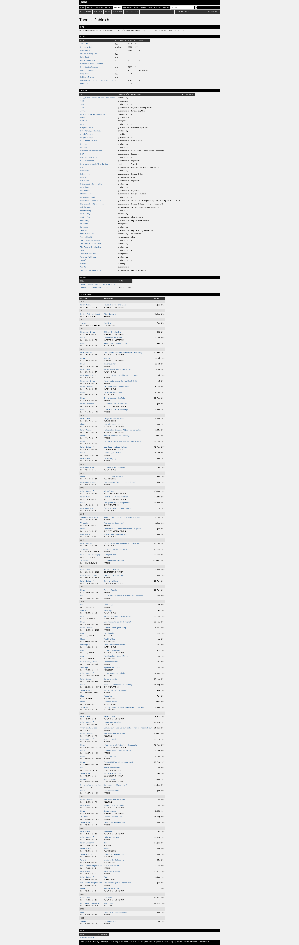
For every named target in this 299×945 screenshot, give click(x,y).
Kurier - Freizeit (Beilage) (90, 314)
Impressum (177, 941)
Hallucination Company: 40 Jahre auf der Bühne (122, 430)
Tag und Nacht (86, 237)
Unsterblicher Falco (111, 791)
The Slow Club (109, 633)
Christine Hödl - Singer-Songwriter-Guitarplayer (122, 529)
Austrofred (108, 696)
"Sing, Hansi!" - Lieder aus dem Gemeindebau (98, 98)
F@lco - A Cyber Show (88, 157)
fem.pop (166, 8)
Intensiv (83, 177)
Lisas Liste (108, 898)
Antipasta (84, 44)
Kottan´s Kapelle (87, 70)
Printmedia (127, 8)
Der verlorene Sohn (111, 679)
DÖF (82, 154)
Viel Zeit (107, 849)
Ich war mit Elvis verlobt (113, 569)
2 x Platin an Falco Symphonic (115, 690)
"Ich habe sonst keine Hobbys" (116, 497)
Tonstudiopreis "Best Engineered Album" (120, 482)
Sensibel (83, 230)
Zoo (105, 843)
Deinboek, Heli (86, 47)
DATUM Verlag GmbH (88, 575)
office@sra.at (150, 941)
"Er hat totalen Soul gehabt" (115, 673)
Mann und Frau (86, 194)
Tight (82, 250)
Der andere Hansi (111, 662)
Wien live (83, 610)
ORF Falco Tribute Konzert (114, 424)
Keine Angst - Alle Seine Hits (91, 184)
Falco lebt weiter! (110, 702)
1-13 (82, 101)
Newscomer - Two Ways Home (115, 343)
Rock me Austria (110, 779)
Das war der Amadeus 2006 (114, 822)
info (82, 12)
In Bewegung (85, 174)
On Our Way (85, 214)
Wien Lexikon (109, 831)
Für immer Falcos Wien (113, 392)
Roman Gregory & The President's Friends (96, 80)
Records (108, 8)
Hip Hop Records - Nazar (113, 476)
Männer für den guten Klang (115, 628)
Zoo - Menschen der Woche (114, 734)
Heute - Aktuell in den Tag (90, 785)
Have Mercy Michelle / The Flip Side (94, 164)
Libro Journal (85, 534)
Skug (82, 696)
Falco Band (84, 57)
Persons (117, 8)
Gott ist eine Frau (87, 161)
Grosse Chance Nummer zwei (115, 534)
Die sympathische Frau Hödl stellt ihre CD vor (121, 543)
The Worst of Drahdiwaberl (90, 244)
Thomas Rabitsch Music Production (94, 288)
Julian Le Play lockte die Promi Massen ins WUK (122, 517)
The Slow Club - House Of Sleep (116, 656)
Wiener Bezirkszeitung (89, 517)
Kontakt (157, 8)
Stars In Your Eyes (87, 234)
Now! (82, 596)
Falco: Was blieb (110, 756)
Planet (82, 424)
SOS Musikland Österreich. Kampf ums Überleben (123, 596)
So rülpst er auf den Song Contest (117, 503)
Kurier (82, 616)
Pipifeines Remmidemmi (113, 667)
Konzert (107, 358)
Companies (98, 8)
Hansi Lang (108, 605)
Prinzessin (84, 224)
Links (127, 12)
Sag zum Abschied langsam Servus (117, 616)
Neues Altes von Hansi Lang (115, 305)
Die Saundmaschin (111, 921)
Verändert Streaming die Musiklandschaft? (120, 381)
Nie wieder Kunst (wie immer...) (92, 204)
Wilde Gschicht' (110, 314)
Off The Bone (85, 207)
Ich (81, 167)
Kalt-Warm (84, 181)
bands (88, 12)
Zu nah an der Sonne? (112, 768)
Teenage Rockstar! (111, 590)
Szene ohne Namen (111, 581)
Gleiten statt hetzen (111, 866)
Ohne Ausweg (85, 210)
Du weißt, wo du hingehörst (114, 467)
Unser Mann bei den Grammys (116, 409)
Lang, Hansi (84, 74)
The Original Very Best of (90, 240)
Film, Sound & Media (88, 332)
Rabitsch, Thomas (87, 77)
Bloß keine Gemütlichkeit (113, 575)
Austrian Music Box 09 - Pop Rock (93, 114)
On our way (84, 220)
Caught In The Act (87, 127)
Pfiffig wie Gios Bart (111, 837)
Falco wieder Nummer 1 (113, 773)
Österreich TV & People (89, 728)
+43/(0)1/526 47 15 (164, 941)
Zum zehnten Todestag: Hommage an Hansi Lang (123, 352)
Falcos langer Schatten (112, 453)
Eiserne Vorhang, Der (88, 54)
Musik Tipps (108, 610)
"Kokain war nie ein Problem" (115, 404)
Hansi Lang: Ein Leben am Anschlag (118, 685)
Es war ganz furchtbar (112, 722)
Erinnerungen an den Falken (115, 398)
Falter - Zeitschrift (87, 369)
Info (150, 8)
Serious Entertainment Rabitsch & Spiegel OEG (98, 284)
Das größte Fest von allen (114, 418)
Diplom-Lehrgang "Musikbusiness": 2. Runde (121, 375)
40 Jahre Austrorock (111, 889)
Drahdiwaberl (85, 50)
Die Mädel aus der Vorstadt (91, 151)
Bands (89, 8)
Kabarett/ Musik (110, 716)
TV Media (84, 523)
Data (136, 8)
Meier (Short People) (88, 197)
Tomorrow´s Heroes (88, 254)
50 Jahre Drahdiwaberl (112, 332)
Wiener (83, 921)
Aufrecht (83, 111)
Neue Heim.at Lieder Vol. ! (90, 200)
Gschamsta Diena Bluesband (91, 64)
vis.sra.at (134, 12)
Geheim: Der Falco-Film (113, 817)
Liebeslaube (85, 187)
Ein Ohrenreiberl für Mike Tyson (116, 387)
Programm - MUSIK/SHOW (114, 805)
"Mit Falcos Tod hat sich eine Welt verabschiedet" (123, 441)
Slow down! (108, 903)
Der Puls (83, 144)
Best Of (83, 118)
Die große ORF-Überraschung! (115, 549)
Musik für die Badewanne (114, 860)
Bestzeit (83, 121)
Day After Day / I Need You (90, 131)
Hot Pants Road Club (112, 650)
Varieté (83, 260)
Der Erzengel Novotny (88, 141)
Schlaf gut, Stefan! (111, 364)
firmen (107, 12)
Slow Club (84, 84)
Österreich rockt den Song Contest (117, 508)
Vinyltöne (107, 323)
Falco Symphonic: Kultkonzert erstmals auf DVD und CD (125, 707)
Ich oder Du (84, 171)
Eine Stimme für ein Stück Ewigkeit (117, 622)
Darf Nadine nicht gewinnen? (115, 785)
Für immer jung (110, 458)
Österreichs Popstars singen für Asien (118, 883)
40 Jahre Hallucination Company (116, 436)
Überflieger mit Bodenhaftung (115, 447)
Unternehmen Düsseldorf (114, 560)
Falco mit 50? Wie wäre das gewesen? (118, 762)
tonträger (98, 12)
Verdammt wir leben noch (90, 270)
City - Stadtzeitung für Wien (91, 866)
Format (83, 779)
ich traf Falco (109, 491)
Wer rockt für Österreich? (114, 523)
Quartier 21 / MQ (136, 941)
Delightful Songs (86, 134)
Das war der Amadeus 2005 (114, 854)
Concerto (83, 323)
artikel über (117, 12)
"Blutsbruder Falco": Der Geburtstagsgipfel (120, 745)
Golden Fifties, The (87, 60)
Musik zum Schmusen (112, 871)
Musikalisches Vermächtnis (114, 645)
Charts (143, 8)
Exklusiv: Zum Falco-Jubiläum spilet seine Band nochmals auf (128, 728)
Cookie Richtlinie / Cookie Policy (196, 941)
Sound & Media (86, 690)
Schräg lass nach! (110, 811)
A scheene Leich (110, 739)
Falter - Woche (86, 305)
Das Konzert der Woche (113, 338)
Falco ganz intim (110, 555)
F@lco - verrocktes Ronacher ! (115, 912)
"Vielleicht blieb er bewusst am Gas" (118, 751)
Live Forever (85, 191)
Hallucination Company (89, 67)
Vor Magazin (85, 645)
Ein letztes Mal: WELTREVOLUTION (117, 369)
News (82, 8)
